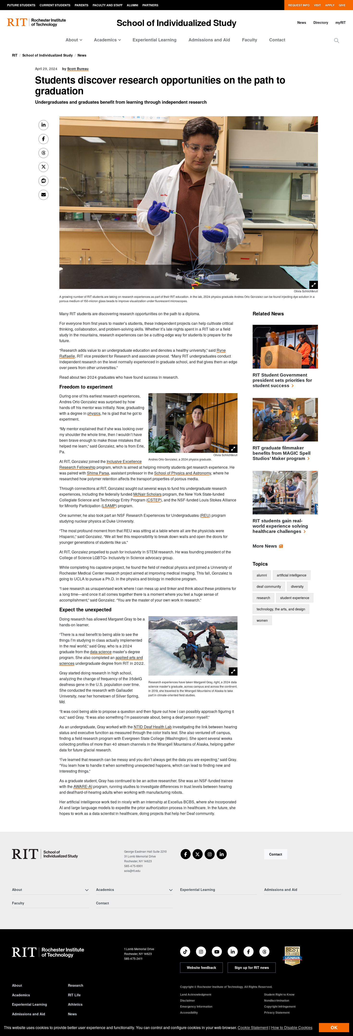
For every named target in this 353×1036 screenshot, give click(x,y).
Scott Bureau (78, 68)
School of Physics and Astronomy (182, 473)
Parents (81, 5)
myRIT (340, 22)
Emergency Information (196, 1006)
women (262, 620)
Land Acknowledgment (195, 994)
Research (75, 985)
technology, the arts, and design (281, 609)
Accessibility (189, 1012)
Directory (320, 22)
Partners (150, 5)
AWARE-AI (82, 786)
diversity (297, 586)
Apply (330, 5)
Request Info (299, 5)
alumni (262, 575)
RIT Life (74, 994)
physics (93, 413)
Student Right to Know (279, 994)
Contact (277, 40)
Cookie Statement (253, 1027)
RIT (15, 55)
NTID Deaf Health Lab (153, 726)
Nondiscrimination (276, 1000)
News (301, 22)
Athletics (75, 1004)
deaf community (269, 586)
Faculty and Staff (107, 5)
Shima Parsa (98, 473)
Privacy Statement (277, 1012)
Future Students (21, 5)
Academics (21, 994)
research (263, 597)
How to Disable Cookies (291, 1027)
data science (101, 651)
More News (265, 546)
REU (205, 515)
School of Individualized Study (176, 22)
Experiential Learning (154, 40)
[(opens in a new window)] (186, 854)
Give (342, 5)
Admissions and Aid (209, 40)
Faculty (249, 40)
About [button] (72, 40)
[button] (336, 40)
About (17, 985)
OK (334, 1027)
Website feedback (201, 967)
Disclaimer (187, 1000)
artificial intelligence (291, 575)
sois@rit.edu (132, 871)
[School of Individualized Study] (45, 854)
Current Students (55, 5)
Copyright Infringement (280, 1006)
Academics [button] (105, 40)
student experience (294, 597)
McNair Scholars (147, 494)
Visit (317, 5)
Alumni (132, 5)
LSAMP (109, 505)
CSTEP (154, 500)
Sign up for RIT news (252, 967)
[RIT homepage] (36, 22)
